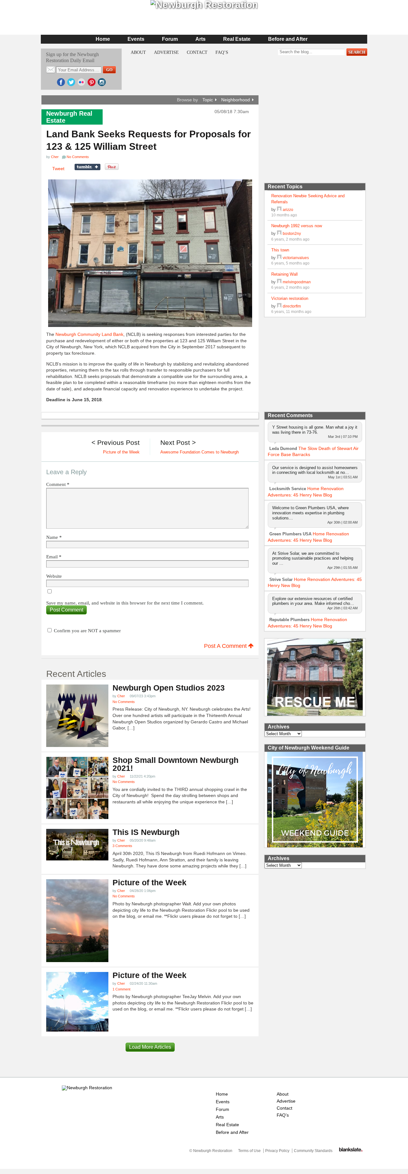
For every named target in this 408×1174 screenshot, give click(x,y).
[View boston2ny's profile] (279, 233)
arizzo (288, 209)
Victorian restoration (289, 298)
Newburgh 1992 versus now (296, 225)
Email (54, 556)
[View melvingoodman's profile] (279, 281)
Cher (55, 157)
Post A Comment (226, 646)
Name (54, 537)
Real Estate (237, 39)
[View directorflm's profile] (279, 306)
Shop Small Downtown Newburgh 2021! (175, 764)
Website (54, 576)
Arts (200, 39)
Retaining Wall (284, 274)
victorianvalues (296, 258)
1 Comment (121, 989)
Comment (57, 484)
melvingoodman (297, 282)
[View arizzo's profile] (279, 209)
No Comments (124, 702)
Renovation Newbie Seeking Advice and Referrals (308, 198)
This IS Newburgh (146, 832)
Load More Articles (150, 1047)
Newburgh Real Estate (69, 117)
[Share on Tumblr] (87, 167)
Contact (197, 52)
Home (103, 39)
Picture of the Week (149, 883)
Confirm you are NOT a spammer (87, 630)
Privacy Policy (277, 1151)
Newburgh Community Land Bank (89, 334)
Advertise (166, 52)
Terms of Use (249, 1151)
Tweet (58, 168)
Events (135, 39)
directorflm (292, 306)
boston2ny (292, 233)
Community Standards (313, 1151)
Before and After (288, 39)
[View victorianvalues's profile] (279, 257)
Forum (170, 39)
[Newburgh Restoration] (87, 1087)
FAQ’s (221, 52)
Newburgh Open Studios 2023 (169, 688)
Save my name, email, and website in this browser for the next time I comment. (125, 603)
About (138, 52)
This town (280, 250)
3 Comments (122, 846)
